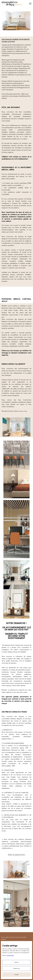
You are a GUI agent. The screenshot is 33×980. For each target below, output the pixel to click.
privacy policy (10, 955)
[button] (30, 3)
